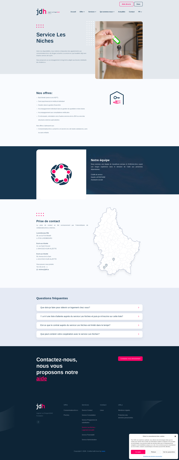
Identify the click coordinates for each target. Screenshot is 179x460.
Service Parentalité (88, 435)
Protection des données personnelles (152, 456)
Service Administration (89, 439)
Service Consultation (89, 415)
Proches (66, 415)
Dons (138, 4)
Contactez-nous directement (130, 359)
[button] (175, 436)
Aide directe (126, 4)
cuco (103, 451)
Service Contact (87, 410)
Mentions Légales (124, 410)
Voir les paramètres (169, 452)
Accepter (138, 452)
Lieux (102, 410)
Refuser (153, 452)
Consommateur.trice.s (71, 410)
